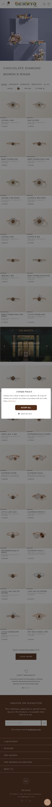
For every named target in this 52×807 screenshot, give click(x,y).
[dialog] (26, 403)
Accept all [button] (26, 407)
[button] (26, 413)
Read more (12, 401)
